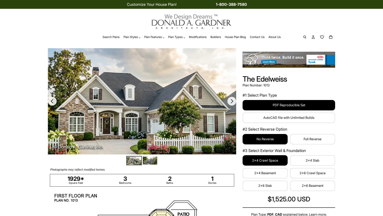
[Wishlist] (322, 37)
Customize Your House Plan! (152, 4)
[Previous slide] (52, 101)
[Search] (304, 37)
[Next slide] (231, 101)
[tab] (134, 161)
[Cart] (330, 37)
